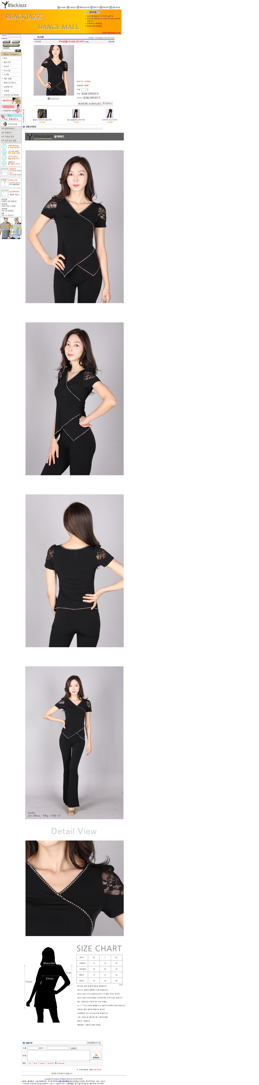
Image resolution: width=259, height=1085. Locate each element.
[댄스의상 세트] (11, 80)
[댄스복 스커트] (11, 76)
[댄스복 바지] (11, 60)
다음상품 (111, 41)
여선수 (51, 1083)
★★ (35, 1063)
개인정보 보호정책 (29, 1083)
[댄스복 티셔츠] (11, 68)
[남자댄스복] (11, 88)
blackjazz (56, 1079)
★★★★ (51, 1063)
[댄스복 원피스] (11, 84)
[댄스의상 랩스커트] (11, 64)
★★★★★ (60, 1063)
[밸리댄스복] (11, 104)
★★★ (42, 1063)
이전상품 (37, 41)
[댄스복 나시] (11, 72)
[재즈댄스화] (11, 96)
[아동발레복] (11, 112)
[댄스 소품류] (11, 92)
